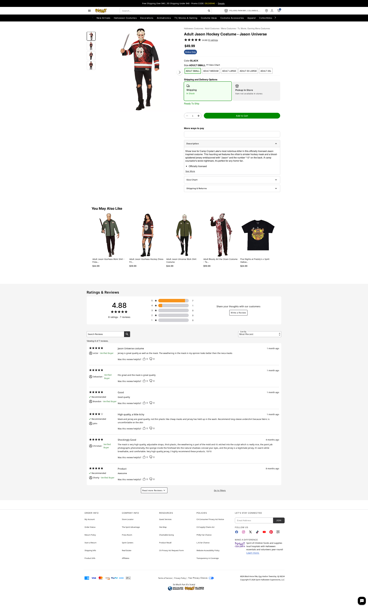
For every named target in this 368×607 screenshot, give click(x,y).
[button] (140, 69)
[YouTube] (264, 532)
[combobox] (166, 10)
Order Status (90, 527)
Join (278, 520)
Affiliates (125, 558)
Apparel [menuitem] (251, 18)
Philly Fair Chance (204, 535)
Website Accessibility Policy (208, 550)
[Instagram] (243, 532)
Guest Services (165, 519)
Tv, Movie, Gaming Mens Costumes (254, 28)
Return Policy (90, 535)
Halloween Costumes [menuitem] (125, 18)
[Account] (272, 10)
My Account (90, 519)
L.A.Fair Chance (203, 542)
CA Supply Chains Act (205, 527)
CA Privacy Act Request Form (171, 550)
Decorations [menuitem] (146, 18)
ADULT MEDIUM (210, 70)
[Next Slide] (180, 72)
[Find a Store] (266, 10)
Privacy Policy (180, 578)
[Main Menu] (89, 10)
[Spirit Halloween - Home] (101, 10)
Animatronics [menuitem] (164, 18)
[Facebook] (236, 532)
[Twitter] (250, 532)
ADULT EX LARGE (248, 70)
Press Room (127, 535)
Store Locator (128, 519)
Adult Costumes (212, 28)
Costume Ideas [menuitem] (209, 18)
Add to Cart (242, 116)
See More (190, 171)
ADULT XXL (265, 70)
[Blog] (278, 532)
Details (221, 3)
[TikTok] (257, 532)
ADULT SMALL (193, 70)
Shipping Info (90, 550)
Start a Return (90, 542)
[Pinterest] (271, 532)
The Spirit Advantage (131, 527)
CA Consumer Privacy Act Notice (210, 519)
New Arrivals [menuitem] (103, 18)
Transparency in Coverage (208, 558)
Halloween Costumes (193, 28)
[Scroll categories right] (275, 17)
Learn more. (252, 552)
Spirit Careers (127, 542)
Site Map (163, 527)
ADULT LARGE (229, 70)
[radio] (208, 91)
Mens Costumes (228, 28)
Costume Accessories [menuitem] (232, 18)
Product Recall (165, 542)
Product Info (90, 558)
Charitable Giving (166, 535)
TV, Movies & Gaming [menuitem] (185, 18)
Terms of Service (165, 578)
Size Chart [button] (214, 65)
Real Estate (126, 550)
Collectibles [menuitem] (265, 18)
